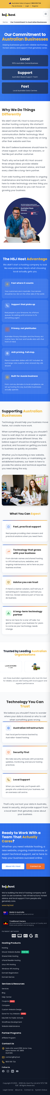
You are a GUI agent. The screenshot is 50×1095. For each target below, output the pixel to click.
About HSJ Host (13, 866)
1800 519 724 (36, 3)
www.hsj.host (8, 905)
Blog (3, 993)
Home (5, 22)
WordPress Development (12, 1022)
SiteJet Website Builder (15, 952)
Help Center (7, 997)
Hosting (5, 948)
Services (5, 988)
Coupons (8, 1001)
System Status (41, 1090)
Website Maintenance (11, 1026)
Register (35, 6)
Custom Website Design (12, 1009)
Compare (6, 1005)
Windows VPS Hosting (10, 969)
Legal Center (8, 1090)
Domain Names (8, 977)
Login (27, 6)
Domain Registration (10, 973)
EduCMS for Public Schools (12, 1018)
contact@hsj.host (13, 1057)
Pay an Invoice (17, 6)
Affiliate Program (9, 1038)
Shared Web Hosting (10, 956)
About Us (18, 1090)
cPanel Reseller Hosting (11, 960)
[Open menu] (45, 13)
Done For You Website (13, 1014)
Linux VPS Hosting (9, 964)
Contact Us (35, 866)
